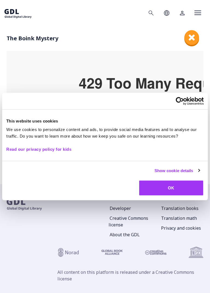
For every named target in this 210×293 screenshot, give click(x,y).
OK (171, 188)
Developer (120, 208)
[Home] (18, 13)
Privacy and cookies (181, 228)
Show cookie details (173, 170)
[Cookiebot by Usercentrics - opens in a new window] (180, 101)
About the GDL (125, 235)
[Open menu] (198, 12)
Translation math (179, 218)
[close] (191, 37)
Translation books (180, 208)
